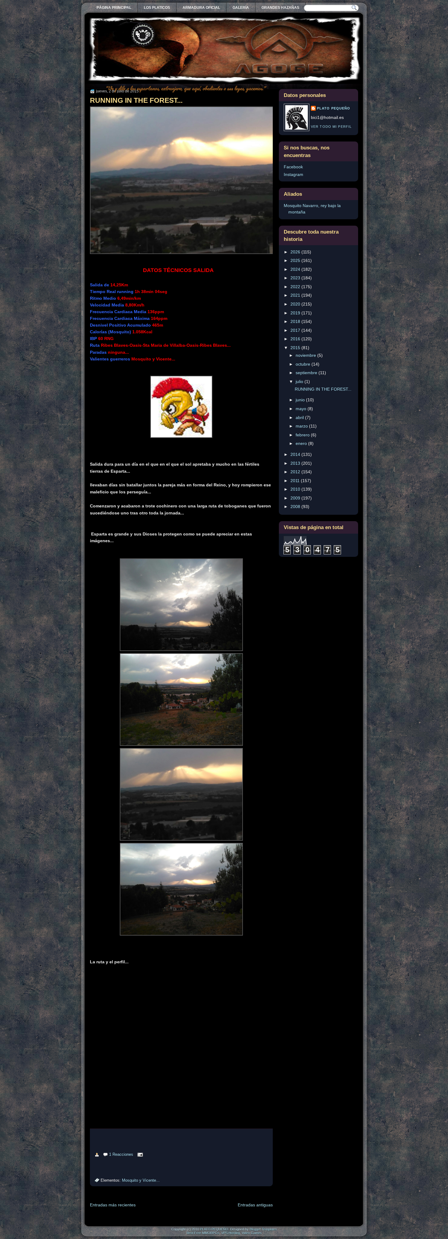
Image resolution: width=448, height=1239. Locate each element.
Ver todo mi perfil (331, 126)
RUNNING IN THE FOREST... (136, 100)
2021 (295, 295)
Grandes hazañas (280, 7)
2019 (295, 312)
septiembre (307, 372)
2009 (295, 498)
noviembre (306, 355)
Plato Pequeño (333, 108)
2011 (295, 480)
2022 (295, 286)
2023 (295, 277)
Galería (241, 7)
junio (301, 399)
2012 (295, 471)
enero (302, 443)
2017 (295, 330)
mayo (302, 408)
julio (300, 381)
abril (300, 417)
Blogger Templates (263, 1229)
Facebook (293, 166)
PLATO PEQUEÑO (214, 1229)
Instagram (293, 174)
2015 (295, 347)
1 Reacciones (121, 1154)
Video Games (252, 1233)
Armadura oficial (201, 7)
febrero (303, 434)
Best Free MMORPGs (203, 1233)
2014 (295, 454)
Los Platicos (157, 7)
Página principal (114, 7)
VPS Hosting (230, 1233)
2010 (295, 489)
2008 (295, 506)
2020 (295, 304)
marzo (302, 426)
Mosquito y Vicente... (141, 1180)
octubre (303, 364)
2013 (295, 463)
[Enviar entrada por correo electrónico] (139, 1154)
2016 (295, 338)
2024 (295, 269)
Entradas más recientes (113, 1204)
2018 (295, 321)
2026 (295, 251)
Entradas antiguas (255, 1204)
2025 (295, 260)
